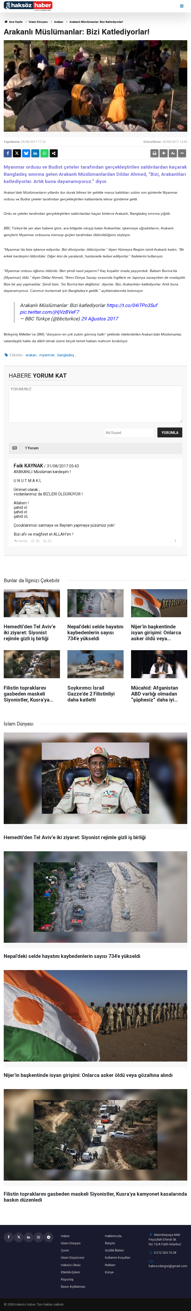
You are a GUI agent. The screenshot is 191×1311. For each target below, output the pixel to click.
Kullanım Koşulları (117, 1257)
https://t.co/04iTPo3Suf (131, 305)
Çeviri (65, 1250)
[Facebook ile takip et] (9, 1237)
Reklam (110, 1265)
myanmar (47, 355)
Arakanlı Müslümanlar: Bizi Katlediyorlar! (96, 22)
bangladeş (65, 355)
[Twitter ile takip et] (19, 1237)
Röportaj (67, 1279)
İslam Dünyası (38, 22)
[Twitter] (17, 153)
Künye (109, 1272)
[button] (164, 153)
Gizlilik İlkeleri (114, 1250)
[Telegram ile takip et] (48, 1237)
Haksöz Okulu (71, 1265)
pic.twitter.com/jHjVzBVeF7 (49, 312)
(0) (37, 541)
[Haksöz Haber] (28, 5)
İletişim (110, 1243)
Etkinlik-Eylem (70, 1272)
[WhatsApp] (44, 153)
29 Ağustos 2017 (99, 319)
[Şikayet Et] (175, 541)
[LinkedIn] (35, 153)
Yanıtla (22, 541)
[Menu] (182, 6)
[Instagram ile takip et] (39, 1237)
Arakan (58, 22)
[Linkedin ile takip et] (29, 1237)
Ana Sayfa (15, 22)
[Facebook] (8, 153)
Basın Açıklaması (73, 1286)
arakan (31, 355)
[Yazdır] (154, 153)
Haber (65, 1236)
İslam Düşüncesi (72, 1257)
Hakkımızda (113, 1236)
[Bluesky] (26, 153)
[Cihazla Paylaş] (54, 153)
